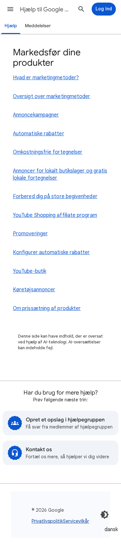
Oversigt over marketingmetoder (51, 96)
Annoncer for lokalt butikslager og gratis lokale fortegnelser (60, 174)
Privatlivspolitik (47, 521)
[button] (10, 9)
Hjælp (11, 25)
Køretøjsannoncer (34, 289)
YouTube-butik (29, 271)
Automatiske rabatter (38, 133)
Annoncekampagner (36, 115)
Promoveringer (30, 233)
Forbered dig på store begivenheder (55, 196)
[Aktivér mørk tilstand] (104, 514)
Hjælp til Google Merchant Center (46, 9)
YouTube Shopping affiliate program (55, 215)
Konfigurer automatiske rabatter (51, 252)
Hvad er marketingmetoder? (46, 77)
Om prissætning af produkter (47, 308)
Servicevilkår (76, 521)
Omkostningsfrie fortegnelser (47, 152)
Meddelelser (38, 25)
